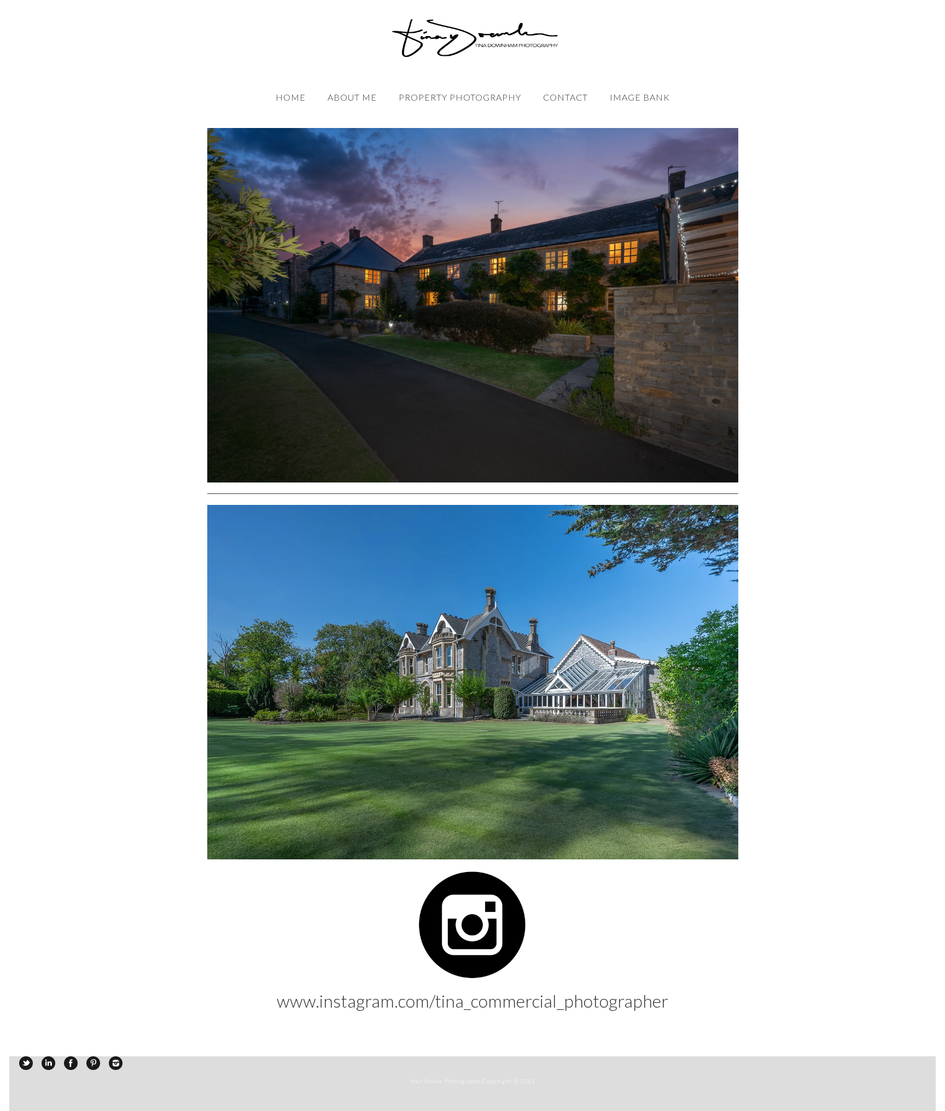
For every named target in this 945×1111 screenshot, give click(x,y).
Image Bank (640, 97)
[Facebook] (71, 1063)
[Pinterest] (93, 1063)
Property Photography (460, 97)
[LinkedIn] (48, 1063)
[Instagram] (115, 1063)
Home (291, 97)
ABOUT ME (352, 97)
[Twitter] (26, 1063)
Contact (565, 97)
